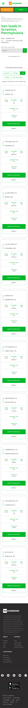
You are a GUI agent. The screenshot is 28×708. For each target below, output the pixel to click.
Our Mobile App (7, 659)
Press (4, 645)
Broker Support (17, 645)
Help (13, 700)
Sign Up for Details (13, 124)
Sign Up (7, 9)
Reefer (7, 77)
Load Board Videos (18, 647)
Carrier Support (17, 642)
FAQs (15, 640)
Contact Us (5, 702)
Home (2, 17)
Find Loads (5, 655)
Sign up (4, 81)
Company (5, 640)
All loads (6, 73)
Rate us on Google (7, 704)
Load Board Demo (7, 662)
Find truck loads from (8, 47)
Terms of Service (7, 697)
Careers (18, 700)
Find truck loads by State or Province (10, 21)
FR (16, 702)
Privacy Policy (16, 697)
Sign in (21, 9)
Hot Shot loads (17, 77)
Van (23, 73)
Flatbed (15, 73)
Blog (4, 647)
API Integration (6, 700)
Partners (5, 642)
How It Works (6, 657)
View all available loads (14, 56)
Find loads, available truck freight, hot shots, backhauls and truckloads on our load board (11, 19)
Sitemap (12, 702)
